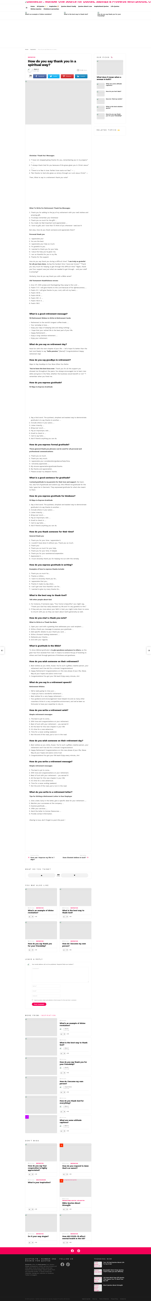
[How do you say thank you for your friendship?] (98, 12)
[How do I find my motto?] (101, 101)
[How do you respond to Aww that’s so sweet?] (75, 1152)
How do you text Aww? (113, 91)
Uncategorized (41, 1180)
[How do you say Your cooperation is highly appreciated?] (41, 1152)
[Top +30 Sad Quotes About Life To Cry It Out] (98, 1264)
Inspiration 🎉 (54, 6)
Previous (26, 15)
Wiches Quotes (36, 9)
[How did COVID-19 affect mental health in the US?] (75, 1223)
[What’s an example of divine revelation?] (41, 897)
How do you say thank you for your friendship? (40, 945)
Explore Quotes (86, 1299)
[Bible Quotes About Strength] (75, 1188)
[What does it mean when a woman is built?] (110, 67)
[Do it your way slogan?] (41, 1223)
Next (125, 15)
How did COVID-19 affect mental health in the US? (73, 1237)
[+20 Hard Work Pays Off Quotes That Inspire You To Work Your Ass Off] (98, 1280)
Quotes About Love (85, 6)
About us (94, 1299)
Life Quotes (115, 6)
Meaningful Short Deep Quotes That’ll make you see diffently (113, 1270)
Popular (61, 1145)
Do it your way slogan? (38, 1236)
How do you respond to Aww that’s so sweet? (75, 1167)
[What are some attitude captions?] (41, 1124)
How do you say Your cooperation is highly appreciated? (37, 1168)
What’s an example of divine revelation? (38, 14)
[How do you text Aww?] (101, 93)
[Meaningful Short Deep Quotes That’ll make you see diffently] (98, 1272)
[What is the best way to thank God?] (65, 12)
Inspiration (39, 908)
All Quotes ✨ (41, 6)
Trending (27, 1117)
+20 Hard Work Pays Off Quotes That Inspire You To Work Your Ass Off (113, 1279)
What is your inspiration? (39, 1182)
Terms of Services (104, 1299)
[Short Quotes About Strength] (98, 1287)
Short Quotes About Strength (113, 1285)
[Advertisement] (75, 34)
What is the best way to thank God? (76, 14)
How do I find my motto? (114, 99)
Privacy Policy (114, 1299)
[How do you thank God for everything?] (41, 1105)
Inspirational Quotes (101, 6)
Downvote (74, 875)
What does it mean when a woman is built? (109, 78)
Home (33, 6)
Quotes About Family (68, 6)
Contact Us (123, 1299)
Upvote (41, 875)
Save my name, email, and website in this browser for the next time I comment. (55, 1000)
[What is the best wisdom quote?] (101, 109)
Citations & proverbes (51, 9)
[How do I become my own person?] (75, 930)
